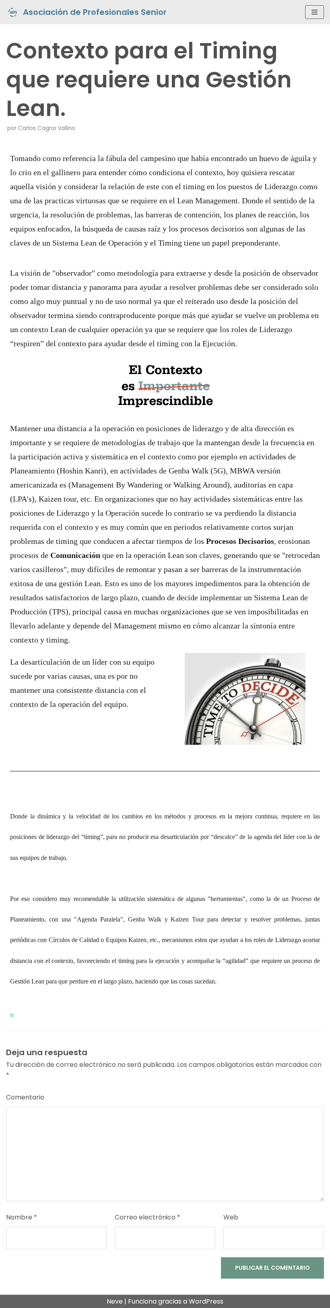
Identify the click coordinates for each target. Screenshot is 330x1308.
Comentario (25, 1097)
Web (230, 1217)
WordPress (206, 1301)
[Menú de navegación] (314, 12)
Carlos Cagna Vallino (46, 128)
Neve (115, 1301)
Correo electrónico (147, 1217)
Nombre (21, 1217)
